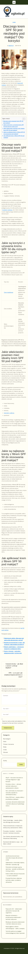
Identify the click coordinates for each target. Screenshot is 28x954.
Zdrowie (5, 752)
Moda (4, 747)
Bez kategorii (6, 739)
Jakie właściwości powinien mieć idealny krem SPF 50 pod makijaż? (14, 129)
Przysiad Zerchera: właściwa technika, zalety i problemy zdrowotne (14, 880)
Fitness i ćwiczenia (8, 744)
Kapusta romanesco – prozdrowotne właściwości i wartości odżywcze (13, 917)
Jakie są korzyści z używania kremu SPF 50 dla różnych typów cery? (14, 125)
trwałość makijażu (7, 210)
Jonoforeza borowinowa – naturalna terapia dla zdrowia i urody (14, 858)
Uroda (14, 22)
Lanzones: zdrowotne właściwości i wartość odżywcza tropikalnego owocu (15, 804)
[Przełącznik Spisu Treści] (23, 119)
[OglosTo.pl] (14, 11)
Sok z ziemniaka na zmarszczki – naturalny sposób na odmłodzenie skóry (15, 792)
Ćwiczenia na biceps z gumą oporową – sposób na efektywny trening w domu (15, 869)
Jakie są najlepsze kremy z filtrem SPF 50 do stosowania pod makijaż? (14, 133)
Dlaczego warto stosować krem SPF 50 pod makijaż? (13, 122)
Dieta (4, 741)
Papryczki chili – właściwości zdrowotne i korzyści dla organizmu (14, 911)
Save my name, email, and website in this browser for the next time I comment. (14, 722)
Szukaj (5, 760)
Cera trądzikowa (8, 292)
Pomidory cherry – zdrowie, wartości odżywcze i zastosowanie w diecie (13, 786)
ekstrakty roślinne (9, 413)
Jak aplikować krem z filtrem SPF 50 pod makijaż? (14, 136)
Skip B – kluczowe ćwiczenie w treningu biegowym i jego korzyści (14, 779)
